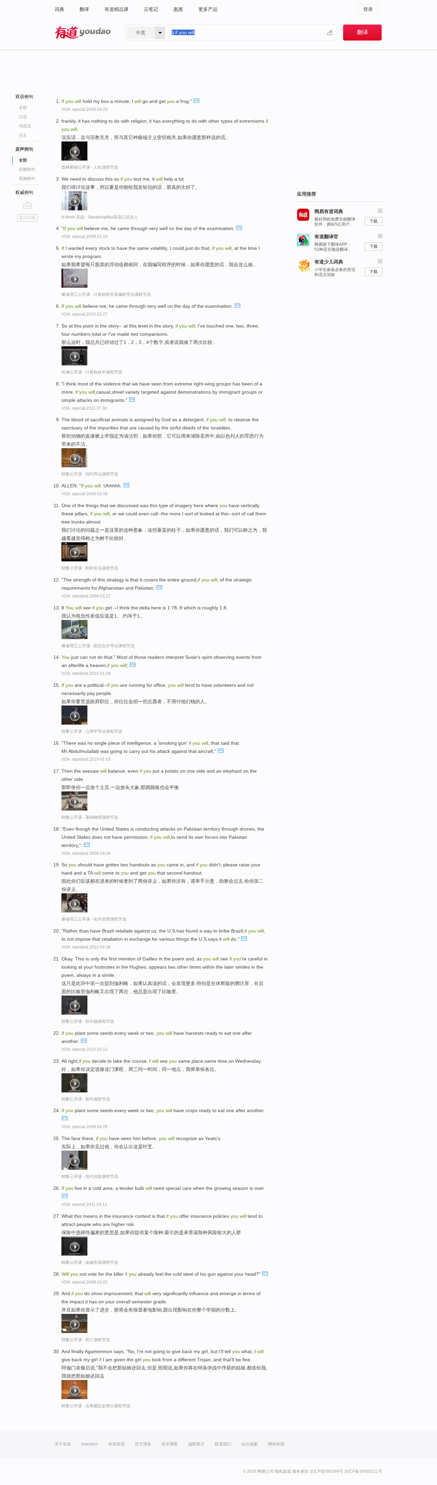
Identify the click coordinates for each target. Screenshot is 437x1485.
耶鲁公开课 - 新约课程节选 (85, 1099)
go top (27, 205)
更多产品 (207, 9)
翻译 (84, 9)
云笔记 (151, 9)
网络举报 (276, 1444)
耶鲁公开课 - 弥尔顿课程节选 (87, 1021)
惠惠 (178, 9)
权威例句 (24, 192)
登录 (368, 9)
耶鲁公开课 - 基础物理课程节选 (89, 817)
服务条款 (300, 1471)
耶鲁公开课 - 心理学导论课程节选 (91, 731)
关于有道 (63, 1444)
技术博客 (169, 1444)
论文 (23, 135)
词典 (59, 9)
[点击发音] (196, 100)
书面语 (25, 126)
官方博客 (143, 1444)
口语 (23, 117)
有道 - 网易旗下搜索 (83, 32)
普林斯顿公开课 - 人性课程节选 (89, 167)
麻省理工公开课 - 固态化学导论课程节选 (98, 645)
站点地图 (249, 1444)
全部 (23, 107)
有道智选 (116, 1444)
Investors (89, 1444)
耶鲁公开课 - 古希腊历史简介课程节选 (95, 1406)
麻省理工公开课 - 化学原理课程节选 (93, 919)
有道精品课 (116, 9)
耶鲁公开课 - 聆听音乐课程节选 (89, 568)
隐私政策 (283, 1471)
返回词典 (27, 217)
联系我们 (223, 1444)
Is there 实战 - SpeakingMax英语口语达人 (99, 217)
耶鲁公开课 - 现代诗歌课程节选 (89, 1176)
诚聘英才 (196, 1444)
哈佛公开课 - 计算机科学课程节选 (91, 372)
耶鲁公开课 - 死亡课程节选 (85, 1339)
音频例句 (27, 169)
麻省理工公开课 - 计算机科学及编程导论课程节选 (106, 294)
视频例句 (27, 178)
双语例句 (24, 96)
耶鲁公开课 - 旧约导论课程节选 (89, 474)
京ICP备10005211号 (363, 1471)
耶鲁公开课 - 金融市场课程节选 (89, 1262)
